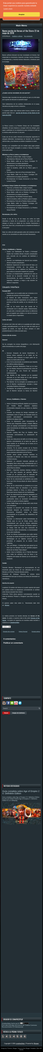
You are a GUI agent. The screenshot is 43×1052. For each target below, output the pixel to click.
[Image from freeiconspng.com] (20, 704)
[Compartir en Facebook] (9, 627)
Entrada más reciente (8, 631)
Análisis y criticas (17, 36)
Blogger (36, 1043)
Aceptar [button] (21, 14)
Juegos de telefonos (18, 713)
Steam (6, 713)
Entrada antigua (36, 631)
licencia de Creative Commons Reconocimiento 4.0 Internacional (19, 1026)
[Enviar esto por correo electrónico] (3, 627)
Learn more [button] (8, 9)
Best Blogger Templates (29, 1048)
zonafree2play (20, 1043)
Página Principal (23, 631)
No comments (28, 36)
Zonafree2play (14, 622)
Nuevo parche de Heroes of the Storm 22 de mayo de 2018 (20, 32)
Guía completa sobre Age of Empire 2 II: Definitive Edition (20, 792)
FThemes (9, 1048)
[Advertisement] (22, 121)
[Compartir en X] (7, 627)
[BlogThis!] (5, 627)
